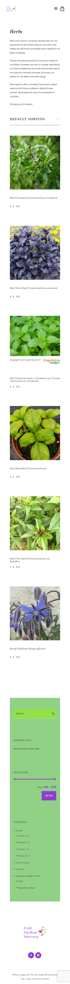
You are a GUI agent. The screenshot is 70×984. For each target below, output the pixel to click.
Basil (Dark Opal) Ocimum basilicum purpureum (33, 288)
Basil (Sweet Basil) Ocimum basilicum (28, 468)
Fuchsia (19, 830)
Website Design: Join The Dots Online (28, 974)
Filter (49, 795)
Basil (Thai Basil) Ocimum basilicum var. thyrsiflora (30, 560)
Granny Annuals (22, 862)
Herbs (20, 881)
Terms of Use (31, 979)
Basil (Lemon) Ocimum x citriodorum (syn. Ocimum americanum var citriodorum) (35, 380)
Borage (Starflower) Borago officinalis (28, 648)
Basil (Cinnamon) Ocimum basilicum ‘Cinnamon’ (34, 198)
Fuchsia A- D (23, 835)
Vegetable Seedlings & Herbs (28, 876)
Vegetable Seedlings (26, 887)
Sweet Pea (20, 869)
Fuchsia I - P (23, 849)
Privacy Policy (43, 979)
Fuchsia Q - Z (23, 856)
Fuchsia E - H (23, 842)
